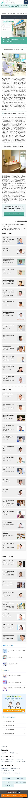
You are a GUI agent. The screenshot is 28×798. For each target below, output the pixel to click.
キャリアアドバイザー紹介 (7, 761)
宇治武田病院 (5, 248)
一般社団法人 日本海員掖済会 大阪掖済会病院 (8, 260)
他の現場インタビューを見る (22, 221)
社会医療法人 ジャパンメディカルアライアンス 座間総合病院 (8, 292)
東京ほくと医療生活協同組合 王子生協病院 (8, 572)
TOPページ (4, 746)
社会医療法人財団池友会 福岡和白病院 (8, 501)
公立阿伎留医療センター (8, 394)
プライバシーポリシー (8, 785)
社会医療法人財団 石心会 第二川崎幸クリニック (8, 437)
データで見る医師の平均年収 (8, 770)
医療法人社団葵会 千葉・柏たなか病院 (8, 325)
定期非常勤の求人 (13, 752)
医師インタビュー (5, 17)
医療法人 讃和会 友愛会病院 (8, 544)
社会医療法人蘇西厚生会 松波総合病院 (8, 377)
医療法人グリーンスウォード (8, 593)
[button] (26, 791)
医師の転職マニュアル (15, 768)
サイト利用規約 (8, 782)
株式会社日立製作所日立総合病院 (8, 367)
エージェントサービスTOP (7, 759)
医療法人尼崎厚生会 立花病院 (8, 447)
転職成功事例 (5, 768)
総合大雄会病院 (6, 613)
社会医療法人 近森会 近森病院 (8, 468)
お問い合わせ (20, 778)
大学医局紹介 (17, 773)
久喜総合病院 (5, 479)
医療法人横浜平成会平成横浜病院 (8, 512)
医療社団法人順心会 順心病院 (8, 426)
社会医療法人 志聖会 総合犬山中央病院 (8, 313)
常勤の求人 (4, 752)
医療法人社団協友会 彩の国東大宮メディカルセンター (8, 281)
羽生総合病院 (5, 489)
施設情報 (22, 17)
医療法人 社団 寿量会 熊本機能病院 (8, 416)
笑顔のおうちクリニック (8, 560)
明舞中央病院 (5, 533)
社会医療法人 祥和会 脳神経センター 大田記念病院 (8, 357)
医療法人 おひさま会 (7, 581)
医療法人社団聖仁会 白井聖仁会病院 (8, 302)
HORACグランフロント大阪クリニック (8, 625)
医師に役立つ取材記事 (6, 773)
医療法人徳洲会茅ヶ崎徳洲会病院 (8, 458)
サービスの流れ (20, 759)
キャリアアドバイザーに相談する (14, 213)
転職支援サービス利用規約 (20, 782)
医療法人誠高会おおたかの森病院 (8, 405)
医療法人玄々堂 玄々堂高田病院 (8, 270)
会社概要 (8, 778)
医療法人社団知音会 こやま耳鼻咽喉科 (8, 603)
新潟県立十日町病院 (7, 346)
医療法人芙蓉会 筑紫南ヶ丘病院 (8, 336)
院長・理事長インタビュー (14, 17)
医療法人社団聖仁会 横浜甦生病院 (8, 636)
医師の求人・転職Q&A (21, 761)
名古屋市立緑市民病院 (7, 522)
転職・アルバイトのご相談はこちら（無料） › (14, 795)
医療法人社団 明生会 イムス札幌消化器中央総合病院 (8, 238)
